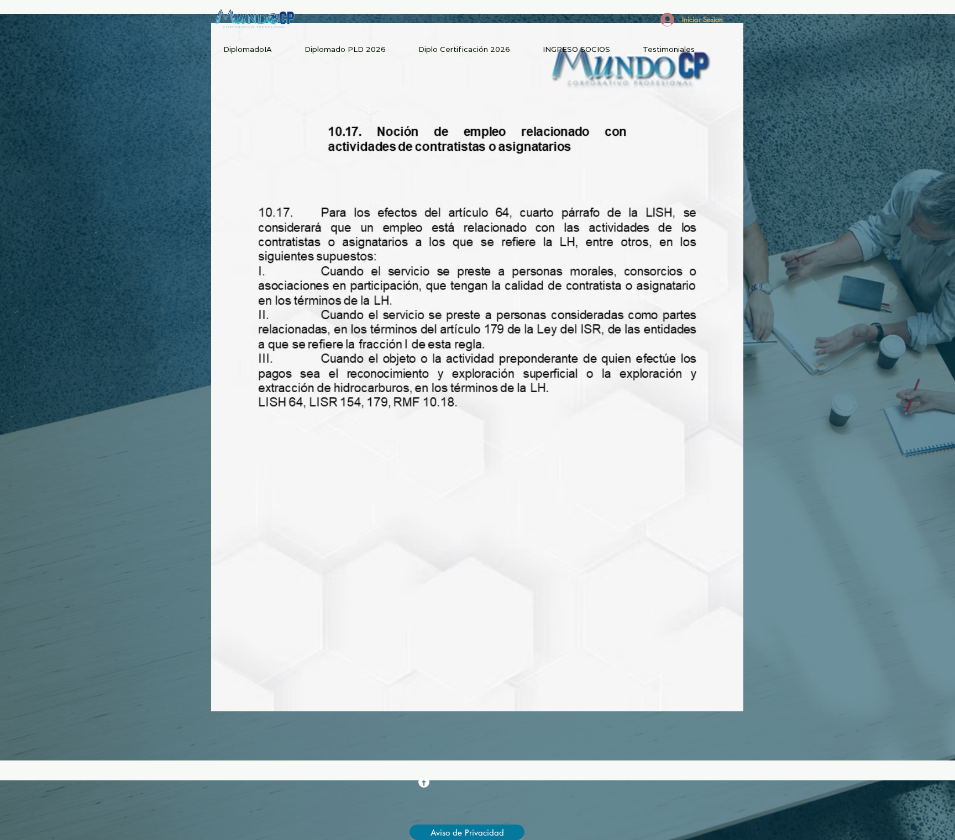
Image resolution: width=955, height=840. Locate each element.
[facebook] (423, 782)
